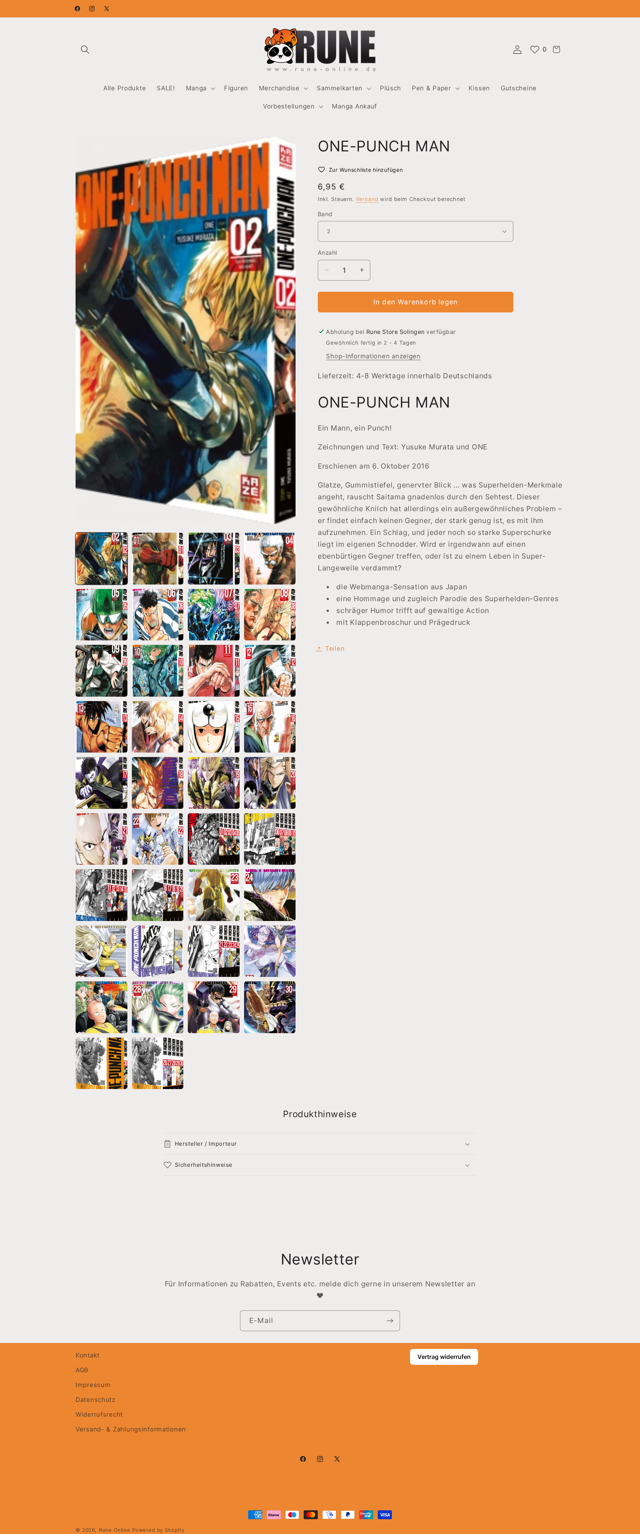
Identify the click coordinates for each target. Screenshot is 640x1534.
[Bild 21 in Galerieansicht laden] (101, 839)
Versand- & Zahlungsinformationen (131, 1429)
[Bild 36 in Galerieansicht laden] (270, 1007)
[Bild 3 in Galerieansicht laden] (214, 559)
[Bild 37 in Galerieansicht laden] (101, 1063)
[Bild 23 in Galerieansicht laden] (214, 839)
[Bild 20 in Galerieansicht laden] (270, 783)
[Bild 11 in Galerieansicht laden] (214, 671)
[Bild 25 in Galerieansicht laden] (101, 895)
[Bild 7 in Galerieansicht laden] (214, 615)
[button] (85, 49)
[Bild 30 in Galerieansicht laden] (158, 951)
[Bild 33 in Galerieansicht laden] (101, 1007)
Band (325, 213)
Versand (367, 199)
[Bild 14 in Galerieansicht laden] (158, 727)
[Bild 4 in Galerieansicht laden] (270, 559)
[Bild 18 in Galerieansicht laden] (158, 783)
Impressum (93, 1385)
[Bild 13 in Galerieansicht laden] (101, 727)
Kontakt (88, 1355)
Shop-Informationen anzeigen (373, 355)
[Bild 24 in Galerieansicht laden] (270, 839)
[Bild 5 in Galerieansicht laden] (101, 615)
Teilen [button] (334, 648)
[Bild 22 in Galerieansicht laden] (158, 839)
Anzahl (327, 252)
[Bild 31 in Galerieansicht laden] (214, 951)
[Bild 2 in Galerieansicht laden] (158, 559)
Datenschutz (96, 1399)
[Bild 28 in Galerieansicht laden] (270, 895)
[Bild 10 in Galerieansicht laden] (158, 671)
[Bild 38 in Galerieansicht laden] (158, 1063)
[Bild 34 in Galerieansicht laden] (158, 1007)
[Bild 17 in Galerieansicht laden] (101, 783)
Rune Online (114, 1530)
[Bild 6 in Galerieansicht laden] (158, 615)
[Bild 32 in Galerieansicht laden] (270, 951)
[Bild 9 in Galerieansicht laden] (101, 671)
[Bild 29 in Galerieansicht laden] (101, 951)
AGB (82, 1370)
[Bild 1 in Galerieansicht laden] (101, 559)
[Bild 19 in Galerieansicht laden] (214, 783)
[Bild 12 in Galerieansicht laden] (270, 671)
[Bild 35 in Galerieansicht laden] (214, 1007)
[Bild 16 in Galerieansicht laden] (270, 727)
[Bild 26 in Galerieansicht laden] (158, 895)
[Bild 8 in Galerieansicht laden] (270, 615)
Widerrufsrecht (99, 1414)
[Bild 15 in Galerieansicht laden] (214, 727)
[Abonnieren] (390, 1320)
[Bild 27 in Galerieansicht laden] (214, 895)
